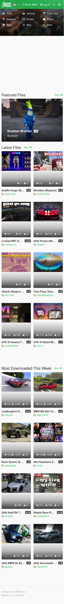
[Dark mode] (54, 4)
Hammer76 (42, 415)
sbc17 (40, 345)
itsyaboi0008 (11, 345)
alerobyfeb (10, 465)
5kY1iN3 (9, 295)
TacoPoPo (42, 566)
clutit (39, 465)
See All (59, 95)
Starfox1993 (43, 194)
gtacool (9, 566)
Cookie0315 (43, 516)
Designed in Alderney (13, 591)
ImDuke (9, 516)
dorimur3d (10, 194)
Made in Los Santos (12, 595)
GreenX (41, 244)
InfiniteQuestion (45, 295)
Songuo (9, 415)
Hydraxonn (10, 244)
